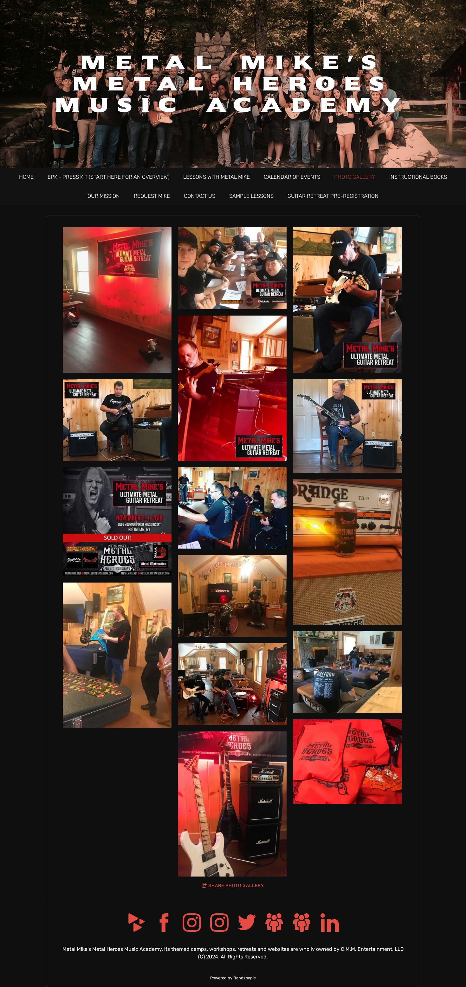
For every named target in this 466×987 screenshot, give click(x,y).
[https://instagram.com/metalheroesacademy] (219, 923)
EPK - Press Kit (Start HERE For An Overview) (108, 177)
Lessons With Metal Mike (216, 177)
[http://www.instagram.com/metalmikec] (192, 923)
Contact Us (199, 196)
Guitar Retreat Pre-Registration (333, 196)
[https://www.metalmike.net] (302, 923)
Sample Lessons (251, 196)
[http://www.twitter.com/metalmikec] (247, 923)
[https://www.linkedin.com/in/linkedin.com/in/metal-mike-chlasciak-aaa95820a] (329, 923)
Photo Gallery (354, 177)
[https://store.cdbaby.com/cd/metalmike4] (136, 923)
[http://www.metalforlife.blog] (274, 923)
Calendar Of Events (292, 177)
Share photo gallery (236, 885)
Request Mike (152, 196)
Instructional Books (418, 177)
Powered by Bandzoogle (233, 978)
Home (26, 177)
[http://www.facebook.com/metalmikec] (164, 923)
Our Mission (103, 196)
